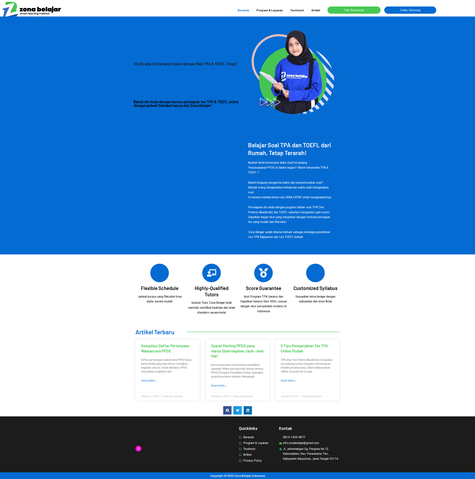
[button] (227, 410)
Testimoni (297, 10)
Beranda (243, 10)
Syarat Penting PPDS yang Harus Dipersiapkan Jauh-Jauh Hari (237, 350)
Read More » (148, 380)
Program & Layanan (269, 10)
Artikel (315, 10)
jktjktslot (260, 192)
